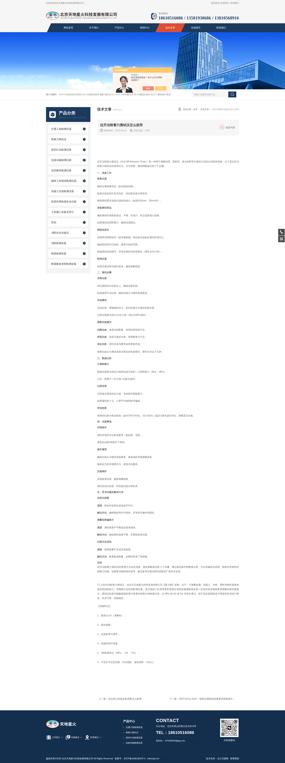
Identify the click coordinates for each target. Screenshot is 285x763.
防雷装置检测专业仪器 (63, 201)
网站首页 (68, 27)
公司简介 (56, 737)
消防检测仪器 (58, 243)
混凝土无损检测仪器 (62, 191)
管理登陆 (234, 758)
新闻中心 (145, 27)
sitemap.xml (153, 758)
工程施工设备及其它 (62, 212)
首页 (195, 109)
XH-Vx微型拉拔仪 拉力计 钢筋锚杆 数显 (152, 94)
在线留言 (225, 3)
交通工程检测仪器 (61, 129)
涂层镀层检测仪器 (61, 170)
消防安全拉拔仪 (60, 232)
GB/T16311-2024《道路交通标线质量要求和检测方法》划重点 (212, 699)
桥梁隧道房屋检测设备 (63, 264)
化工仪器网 (222, 758)
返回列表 (230, 127)
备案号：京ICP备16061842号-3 (130, 758)
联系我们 (235, 3)
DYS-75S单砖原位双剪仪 (70, 94)
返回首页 (215, 3)
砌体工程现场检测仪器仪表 (65, 180)
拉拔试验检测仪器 (61, 160)
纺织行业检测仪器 (61, 149)
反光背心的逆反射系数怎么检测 (124, 699)
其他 (53, 222)
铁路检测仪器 (58, 253)
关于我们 (94, 27)
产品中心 (119, 27)
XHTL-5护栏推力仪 (124, 94)
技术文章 (170, 27)
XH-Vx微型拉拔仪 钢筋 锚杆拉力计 (99, 94)
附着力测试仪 (58, 139)
